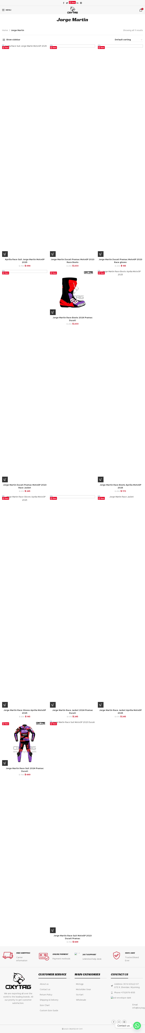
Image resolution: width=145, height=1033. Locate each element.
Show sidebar (13, 40)
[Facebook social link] (63, 3)
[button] (5, 254)
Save (73, 2)
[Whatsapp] (137, 1025)
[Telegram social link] (81, 3)
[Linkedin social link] (77, 3)
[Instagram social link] (119, 1022)
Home (5, 30)
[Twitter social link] (67, 3)
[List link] (54, 984)
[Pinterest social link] (124, 1022)
